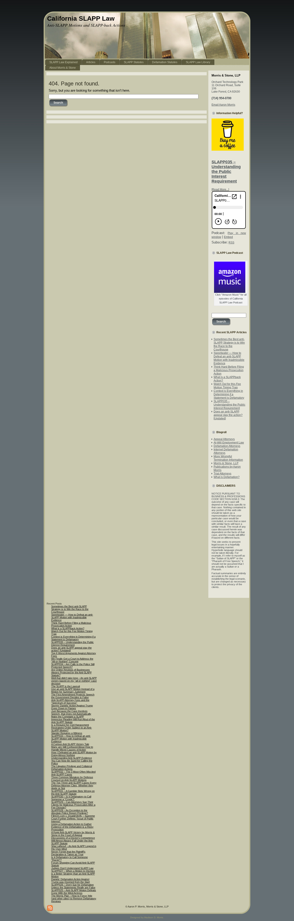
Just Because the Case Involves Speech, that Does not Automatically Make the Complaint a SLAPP (71, 714)
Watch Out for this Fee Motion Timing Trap (227, 385)
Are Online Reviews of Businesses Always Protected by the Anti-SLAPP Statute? (71, 672)
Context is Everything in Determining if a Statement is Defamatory (229, 394)
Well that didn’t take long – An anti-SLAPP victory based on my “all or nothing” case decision (74, 681)
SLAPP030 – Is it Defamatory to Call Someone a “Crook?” (71, 798)
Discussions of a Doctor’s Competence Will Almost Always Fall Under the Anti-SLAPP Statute (73, 840)
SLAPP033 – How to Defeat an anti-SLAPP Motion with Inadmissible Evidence (71, 739)
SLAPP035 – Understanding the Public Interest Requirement (226, 172)
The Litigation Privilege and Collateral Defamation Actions (71, 767)
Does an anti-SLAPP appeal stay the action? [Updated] (228, 415)
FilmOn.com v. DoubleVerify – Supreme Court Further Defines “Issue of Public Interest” (73, 818)
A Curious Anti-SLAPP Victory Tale (70, 744)
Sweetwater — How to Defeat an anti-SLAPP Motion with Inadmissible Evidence (229, 358)
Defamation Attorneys (227, 446)
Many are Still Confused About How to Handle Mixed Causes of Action (72, 748)
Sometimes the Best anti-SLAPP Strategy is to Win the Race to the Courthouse (229, 344)
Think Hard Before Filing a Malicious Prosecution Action (229, 370)
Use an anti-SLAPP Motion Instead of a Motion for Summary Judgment (72, 690)
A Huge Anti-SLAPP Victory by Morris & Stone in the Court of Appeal (73, 833)
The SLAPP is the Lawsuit (65, 686)
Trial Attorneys (222, 473)
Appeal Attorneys (224, 439)
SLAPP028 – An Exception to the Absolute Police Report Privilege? (69, 811)
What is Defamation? (227, 477)
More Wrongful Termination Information (228, 458)
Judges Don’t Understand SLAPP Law (72, 868)
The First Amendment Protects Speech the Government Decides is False (72, 696)
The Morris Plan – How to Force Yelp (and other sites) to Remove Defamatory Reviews (73, 898)
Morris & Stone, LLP (226, 463)
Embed (228, 237)
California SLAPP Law (81, 18)
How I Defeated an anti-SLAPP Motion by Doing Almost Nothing (74, 754)
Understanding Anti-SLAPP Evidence (71, 758)
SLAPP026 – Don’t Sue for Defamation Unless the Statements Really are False (73, 886)
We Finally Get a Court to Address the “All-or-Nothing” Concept (72, 660)
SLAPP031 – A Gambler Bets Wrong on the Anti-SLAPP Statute (73, 792)
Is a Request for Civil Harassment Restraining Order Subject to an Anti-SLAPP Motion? (71, 727)
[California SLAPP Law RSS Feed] (50, 908)
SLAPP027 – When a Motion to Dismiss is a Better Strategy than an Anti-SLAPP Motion (73, 874)
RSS (231, 242)
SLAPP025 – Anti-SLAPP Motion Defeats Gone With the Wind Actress (73, 891)
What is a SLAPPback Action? (67, 628)
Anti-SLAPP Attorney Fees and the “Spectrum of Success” (70, 701)
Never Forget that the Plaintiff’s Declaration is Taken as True (68, 853)
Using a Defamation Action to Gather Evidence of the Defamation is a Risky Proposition (72, 827)
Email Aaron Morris (223, 104)
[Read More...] (220, 189)
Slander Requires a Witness (66, 733)
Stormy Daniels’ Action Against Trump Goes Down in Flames (72, 707)
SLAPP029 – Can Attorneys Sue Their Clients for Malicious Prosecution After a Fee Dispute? (73, 805)
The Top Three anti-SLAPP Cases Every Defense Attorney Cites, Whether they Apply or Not (73, 785)
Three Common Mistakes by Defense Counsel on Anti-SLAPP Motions (72, 778)
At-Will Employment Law (229, 442)
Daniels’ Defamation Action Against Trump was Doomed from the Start (70, 880)
